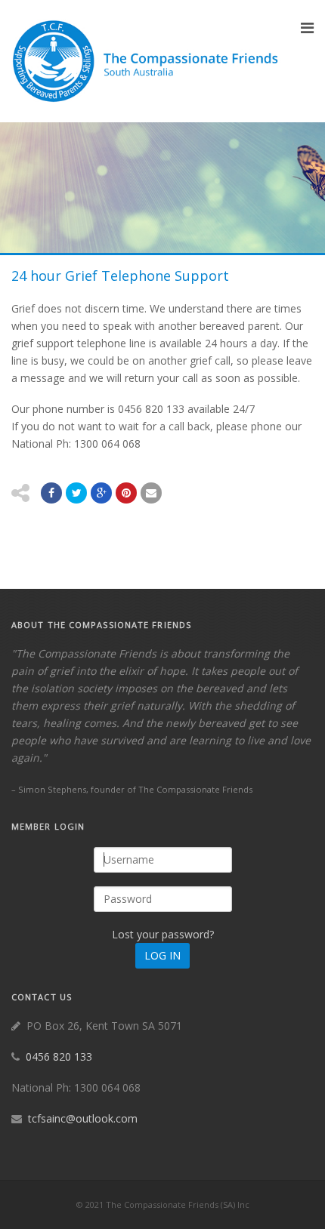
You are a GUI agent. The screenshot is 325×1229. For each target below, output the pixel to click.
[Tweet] (76, 493)
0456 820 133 (59, 1056)
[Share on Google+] (101, 493)
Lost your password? (163, 934)
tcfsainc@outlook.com (83, 1118)
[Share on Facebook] (51, 493)
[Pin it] (126, 493)
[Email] (151, 493)
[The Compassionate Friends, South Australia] (147, 61)
